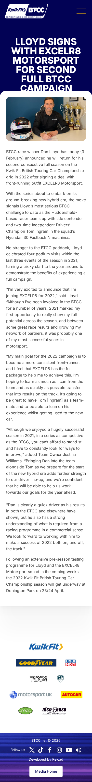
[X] (32, 750)
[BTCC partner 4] (38, 678)
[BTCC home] (26, 11)
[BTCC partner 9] (54, 710)
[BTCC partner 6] (31, 694)
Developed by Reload (46, 759)
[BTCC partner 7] (71, 694)
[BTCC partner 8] (25, 710)
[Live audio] (78, 750)
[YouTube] (69, 750)
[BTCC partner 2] (36, 662)
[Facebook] (50, 750)
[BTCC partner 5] (60, 678)
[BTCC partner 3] (70, 662)
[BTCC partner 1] (45, 647)
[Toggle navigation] (81, 11)
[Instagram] (59, 750)
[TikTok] (40, 750)
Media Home (46, 771)
